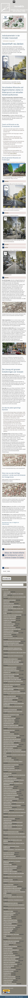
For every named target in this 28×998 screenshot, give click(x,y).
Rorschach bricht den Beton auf (10, 668)
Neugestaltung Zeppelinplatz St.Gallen (11, 714)
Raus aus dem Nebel (8, 923)
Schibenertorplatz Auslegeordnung (11, 658)
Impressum (21, 996)
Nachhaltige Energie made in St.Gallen (11, 674)
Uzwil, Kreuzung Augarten (9, 733)
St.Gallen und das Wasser (8, 884)
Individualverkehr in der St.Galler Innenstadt (11, 36)
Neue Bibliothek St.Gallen (9, 723)
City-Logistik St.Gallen (8, 800)
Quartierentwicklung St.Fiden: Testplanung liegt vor (14, 843)
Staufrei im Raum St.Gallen (9, 766)
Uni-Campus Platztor (8, 807)
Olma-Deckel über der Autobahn (10, 793)
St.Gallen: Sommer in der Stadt (10, 942)
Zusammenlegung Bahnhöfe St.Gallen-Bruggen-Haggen (15, 652)
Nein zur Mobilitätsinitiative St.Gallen (11, 831)
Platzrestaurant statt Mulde (9, 818)
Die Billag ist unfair (7, 916)
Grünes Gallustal (17, 83)
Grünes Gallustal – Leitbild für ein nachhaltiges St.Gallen (15, 693)
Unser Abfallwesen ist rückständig (10, 886)
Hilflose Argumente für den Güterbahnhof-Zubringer (14, 908)
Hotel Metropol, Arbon (8, 879)
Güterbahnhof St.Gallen (8, 911)
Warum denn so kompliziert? (9, 962)
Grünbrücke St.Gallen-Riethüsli (10, 618)
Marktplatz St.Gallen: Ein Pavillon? (10, 871)
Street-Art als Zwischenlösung (10, 627)
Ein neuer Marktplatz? (8, 948)
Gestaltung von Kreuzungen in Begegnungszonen (13, 638)
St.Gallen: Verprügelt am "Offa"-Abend (11, 934)
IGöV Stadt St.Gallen (8, 773)
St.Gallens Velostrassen (8, 686)
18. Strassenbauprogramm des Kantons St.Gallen (13, 663)
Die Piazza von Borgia (8, 636)
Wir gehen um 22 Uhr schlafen (10, 978)
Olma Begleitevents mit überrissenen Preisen (13, 937)
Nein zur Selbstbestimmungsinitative (11, 795)
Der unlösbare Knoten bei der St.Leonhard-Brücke (15, 549)
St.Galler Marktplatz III (8, 788)
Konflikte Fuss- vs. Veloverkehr (10, 620)
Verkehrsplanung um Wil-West (10, 718)
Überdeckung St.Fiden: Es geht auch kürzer (12, 740)
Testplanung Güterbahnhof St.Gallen (11, 698)
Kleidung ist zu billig (7, 918)
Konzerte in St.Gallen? (8, 951)
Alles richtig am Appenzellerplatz (10, 746)
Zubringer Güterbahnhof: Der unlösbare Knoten (13, 681)
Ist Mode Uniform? (7, 973)
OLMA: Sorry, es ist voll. (8, 953)
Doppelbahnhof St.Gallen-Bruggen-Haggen (12, 629)
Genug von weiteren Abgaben (9, 976)
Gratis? (5, 936)
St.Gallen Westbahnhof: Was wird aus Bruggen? (13, 711)
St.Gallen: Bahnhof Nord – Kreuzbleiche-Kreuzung (14, 899)
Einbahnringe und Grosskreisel (10, 600)
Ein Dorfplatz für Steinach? (9, 852)
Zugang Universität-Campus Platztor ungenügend (13, 727)
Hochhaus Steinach (7, 716)
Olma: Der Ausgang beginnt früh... (10, 925)
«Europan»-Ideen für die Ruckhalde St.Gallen (12, 614)
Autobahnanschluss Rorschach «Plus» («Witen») (13, 761)
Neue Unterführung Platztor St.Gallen (11, 744)
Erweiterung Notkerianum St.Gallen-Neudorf (13, 770)
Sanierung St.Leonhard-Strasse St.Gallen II (12, 691)
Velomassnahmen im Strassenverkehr (11, 764)
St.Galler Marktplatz (8, 894)
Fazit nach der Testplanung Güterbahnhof (12, 684)
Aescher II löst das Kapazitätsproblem (11, 798)
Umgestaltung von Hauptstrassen (10, 709)
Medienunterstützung (8, 699)
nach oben (7, 567)
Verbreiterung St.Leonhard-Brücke (10, 701)
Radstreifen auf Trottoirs (9, 742)
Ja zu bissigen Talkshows (8, 914)
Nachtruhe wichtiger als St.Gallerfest (11, 960)
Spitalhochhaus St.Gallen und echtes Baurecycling (13, 644)
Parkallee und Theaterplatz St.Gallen (11, 725)
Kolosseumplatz (7, 732)
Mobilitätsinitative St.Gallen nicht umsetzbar (12, 888)
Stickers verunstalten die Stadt (10, 696)
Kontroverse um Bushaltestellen (10, 791)
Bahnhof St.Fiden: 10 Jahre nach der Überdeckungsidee (15, 596)
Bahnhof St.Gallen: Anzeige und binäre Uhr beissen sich (15, 812)
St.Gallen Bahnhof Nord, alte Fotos (11, 903)
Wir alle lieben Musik (8, 981)
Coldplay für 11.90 (7, 974)
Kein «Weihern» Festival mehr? (10, 856)
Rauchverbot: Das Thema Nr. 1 (10, 969)
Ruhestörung (6, 944)
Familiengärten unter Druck (9, 730)
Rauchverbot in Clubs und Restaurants (11, 957)
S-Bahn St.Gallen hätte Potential (10, 778)
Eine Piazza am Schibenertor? (9, 913)
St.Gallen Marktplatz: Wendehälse (10, 946)
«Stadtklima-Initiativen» (8, 748)
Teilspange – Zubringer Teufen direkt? (11, 677)
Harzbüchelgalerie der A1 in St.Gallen (11, 632)
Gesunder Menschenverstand (9, 955)
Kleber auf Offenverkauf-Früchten (10, 920)
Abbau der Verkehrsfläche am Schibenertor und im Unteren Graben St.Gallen (14, 555)
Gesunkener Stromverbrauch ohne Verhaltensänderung (15, 858)
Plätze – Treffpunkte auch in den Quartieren (12, 749)
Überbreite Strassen (7, 820)
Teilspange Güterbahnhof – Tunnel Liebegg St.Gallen (14, 849)
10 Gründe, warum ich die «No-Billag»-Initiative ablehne (15, 836)
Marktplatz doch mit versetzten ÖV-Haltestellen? (13, 815)
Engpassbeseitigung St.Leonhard (10, 667)
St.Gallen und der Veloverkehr (9, 958)
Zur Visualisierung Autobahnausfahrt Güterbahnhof (14, 904)
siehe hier (7, 181)
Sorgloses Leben (7, 932)
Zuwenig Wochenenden (8, 980)
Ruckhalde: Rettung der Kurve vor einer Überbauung (14, 833)
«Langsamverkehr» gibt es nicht (10, 737)
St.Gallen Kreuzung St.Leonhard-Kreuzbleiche (13, 828)
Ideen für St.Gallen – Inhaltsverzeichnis (13, 28)
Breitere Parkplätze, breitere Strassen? (11, 789)
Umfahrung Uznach (7, 634)
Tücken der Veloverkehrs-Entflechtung (11, 670)
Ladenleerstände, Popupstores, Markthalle (12, 805)
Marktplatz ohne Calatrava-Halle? (10, 964)
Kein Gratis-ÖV (7, 601)
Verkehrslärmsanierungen (9, 603)
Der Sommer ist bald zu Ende (9, 927)
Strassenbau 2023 (7, 672)
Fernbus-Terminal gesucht (9, 854)
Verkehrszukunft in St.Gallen (9, 623)
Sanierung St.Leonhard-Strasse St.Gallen (12, 735)
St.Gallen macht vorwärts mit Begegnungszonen (13, 655)
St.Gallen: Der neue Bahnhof (9, 797)
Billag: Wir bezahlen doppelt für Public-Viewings (13, 896)
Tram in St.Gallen (7, 591)
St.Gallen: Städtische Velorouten (10, 983)
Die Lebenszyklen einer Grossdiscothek (11, 941)
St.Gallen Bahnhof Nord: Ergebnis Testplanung (13, 876)
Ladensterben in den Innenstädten (10, 866)
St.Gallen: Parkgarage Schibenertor (11, 921)
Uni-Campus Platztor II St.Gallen (10, 616)
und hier (6, 247)
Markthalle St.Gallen (8, 864)
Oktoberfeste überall (8, 930)
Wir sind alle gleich (7, 967)
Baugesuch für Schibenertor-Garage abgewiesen (13, 881)
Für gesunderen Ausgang (8, 971)
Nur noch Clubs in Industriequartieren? (11, 949)
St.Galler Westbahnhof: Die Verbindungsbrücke (13, 706)
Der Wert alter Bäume (8, 869)
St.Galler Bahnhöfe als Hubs (9, 721)
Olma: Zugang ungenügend (9, 768)
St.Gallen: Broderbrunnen (9, 759)
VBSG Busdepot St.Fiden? (8, 786)
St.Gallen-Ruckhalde (7, 622)
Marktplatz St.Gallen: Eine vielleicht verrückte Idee (14, 873)
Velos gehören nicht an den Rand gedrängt (12, 739)
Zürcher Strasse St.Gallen (9, 625)
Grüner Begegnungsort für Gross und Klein (12, 641)
